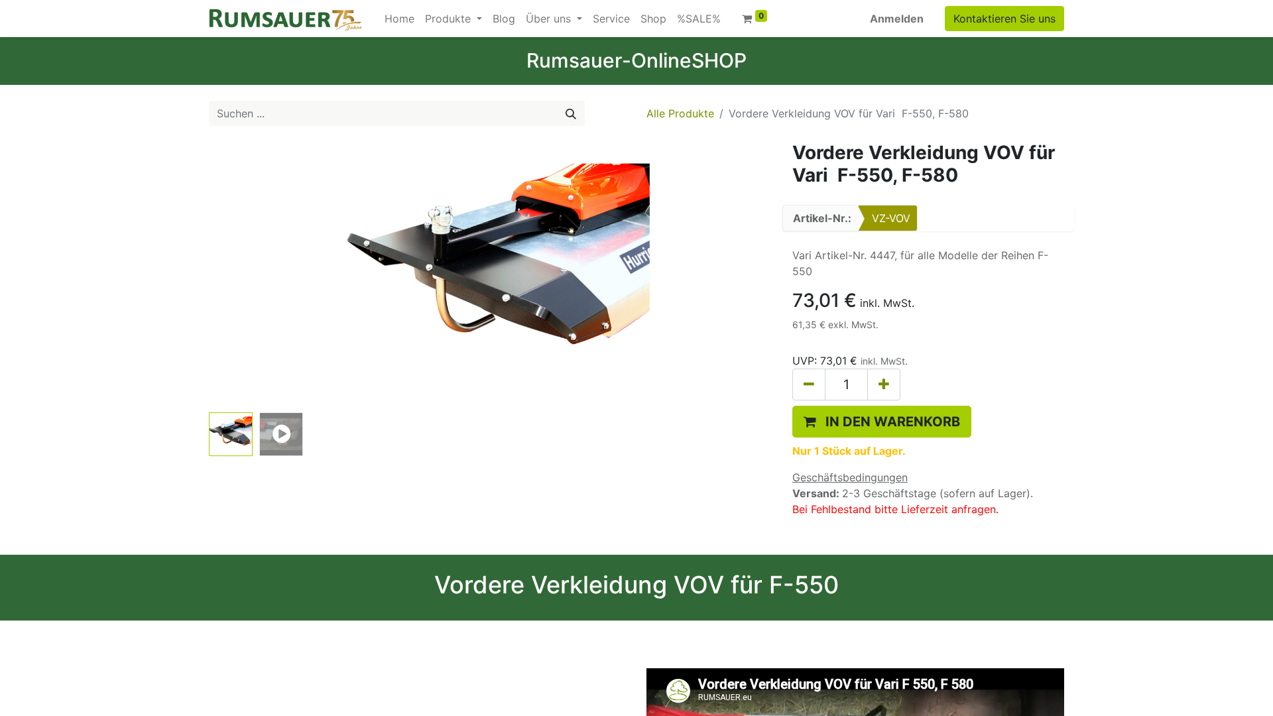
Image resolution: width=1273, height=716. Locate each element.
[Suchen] (571, 113)
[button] (251, 274)
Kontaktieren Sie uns (1004, 18)
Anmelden (897, 18)
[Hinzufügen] (883, 384)
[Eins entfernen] (808, 384)
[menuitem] (399, 18)
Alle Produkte (680, 113)
